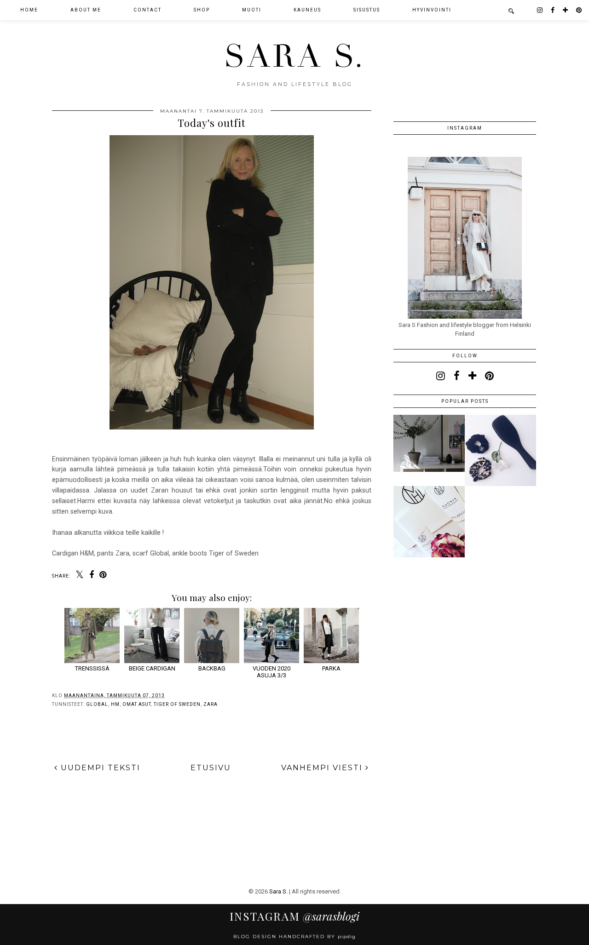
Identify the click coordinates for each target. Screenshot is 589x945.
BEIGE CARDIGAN (152, 668)
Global (97, 704)
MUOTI (251, 9)
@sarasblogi (294, 916)
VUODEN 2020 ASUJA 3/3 (271, 672)
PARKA (331, 668)
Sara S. (294, 56)
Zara (210, 704)
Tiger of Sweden (177, 704)
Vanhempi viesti (323, 767)
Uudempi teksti (99, 767)
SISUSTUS (366, 9)
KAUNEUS (307, 9)
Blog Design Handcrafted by (294, 936)
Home (29, 9)
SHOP (202, 9)
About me (85, 9)
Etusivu (211, 767)
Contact (147, 9)
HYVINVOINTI (431, 9)
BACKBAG (211, 668)
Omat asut (136, 704)
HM (115, 704)
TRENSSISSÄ (92, 668)
